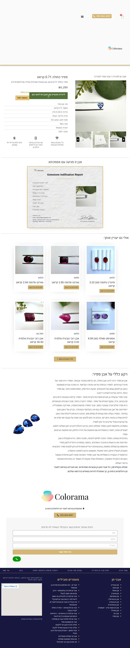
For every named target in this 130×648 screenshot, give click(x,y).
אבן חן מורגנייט (113, 604)
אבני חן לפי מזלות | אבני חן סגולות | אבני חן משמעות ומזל (64, 620)
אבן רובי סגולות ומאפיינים (67, 636)
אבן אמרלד (115, 610)
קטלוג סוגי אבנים (75, 570)
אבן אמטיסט (114, 596)
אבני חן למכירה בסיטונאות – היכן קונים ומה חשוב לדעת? (65, 592)
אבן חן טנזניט (114, 602)
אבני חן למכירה (119, 76)
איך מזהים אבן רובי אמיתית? (67, 642)
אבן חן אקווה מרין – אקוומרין (108, 607)
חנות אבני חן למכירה (100, 570)
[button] (82, 16)
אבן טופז (116, 587)
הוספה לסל (22, 97)
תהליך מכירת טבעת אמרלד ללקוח (65, 627)
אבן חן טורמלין (113, 599)
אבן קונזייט (115, 585)
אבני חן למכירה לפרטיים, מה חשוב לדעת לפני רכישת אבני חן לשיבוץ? (64, 597)
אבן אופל (115, 590)
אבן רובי (116, 613)
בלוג (21, 570)
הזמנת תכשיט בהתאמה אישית (45, 570)
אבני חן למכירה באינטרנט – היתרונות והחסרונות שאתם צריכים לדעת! (63, 615)
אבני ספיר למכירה (102, 76)
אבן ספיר (115, 616)
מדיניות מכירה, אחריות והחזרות (31, 619)
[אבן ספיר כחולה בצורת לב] (100, 105)
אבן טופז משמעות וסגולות (67, 639)
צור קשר (5, 570)
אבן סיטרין (115, 593)
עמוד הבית (123, 570)
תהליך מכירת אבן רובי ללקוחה (66, 624)
